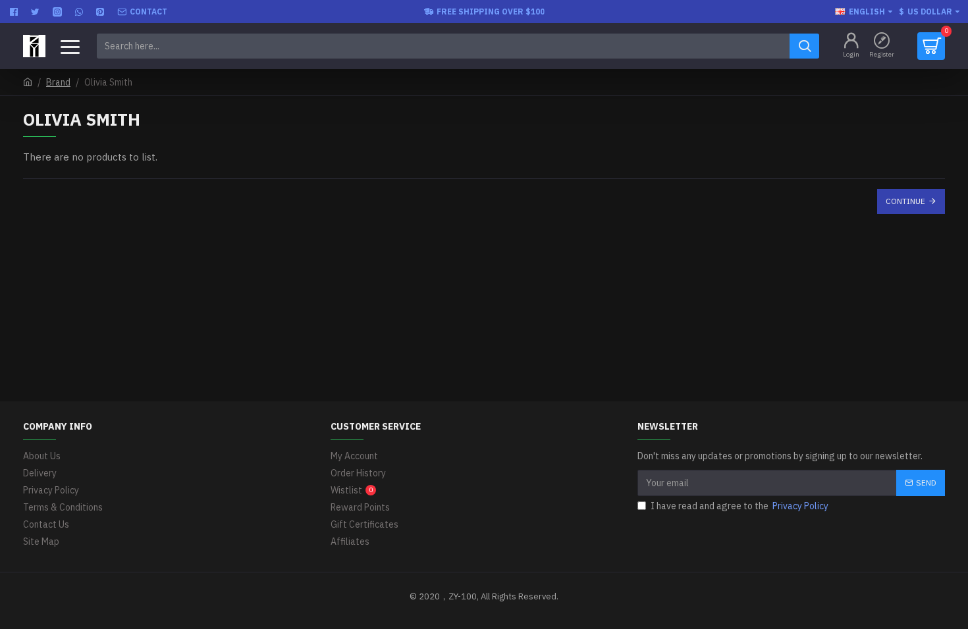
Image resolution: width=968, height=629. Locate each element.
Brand (58, 82)
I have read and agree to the (739, 506)
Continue (905, 201)
